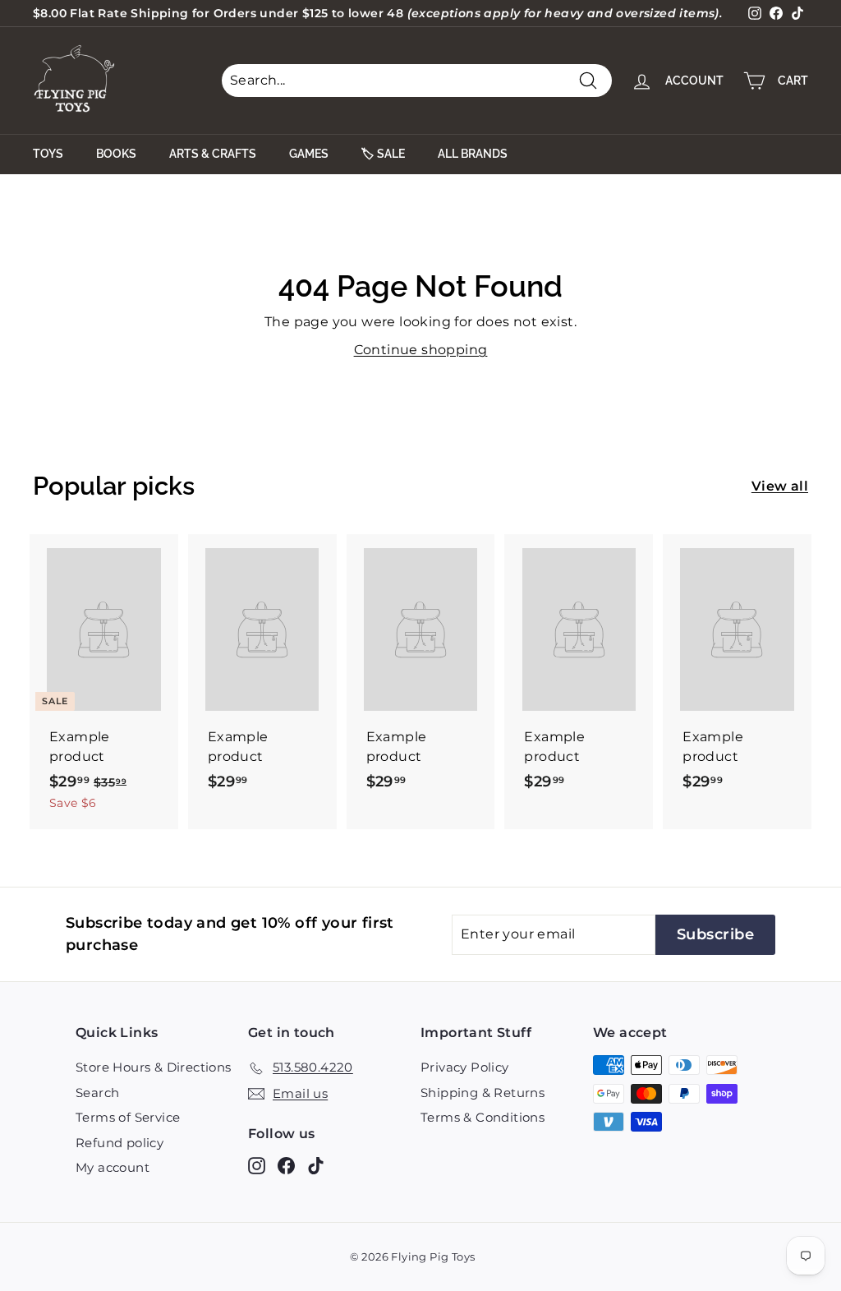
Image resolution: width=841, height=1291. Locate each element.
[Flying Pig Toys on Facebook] (286, 1165)
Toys (48, 153)
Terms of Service (128, 1117)
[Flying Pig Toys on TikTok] (315, 1165)
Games (309, 153)
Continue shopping (421, 349)
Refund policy (119, 1142)
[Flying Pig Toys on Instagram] (256, 1165)
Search (97, 1092)
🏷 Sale (383, 153)
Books (116, 153)
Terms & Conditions (482, 1117)
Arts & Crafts (212, 153)
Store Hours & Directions (154, 1067)
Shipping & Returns (482, 1092)
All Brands (473, 153)
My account (112, 1167)
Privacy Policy (464, 1067)
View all (779, 486)
